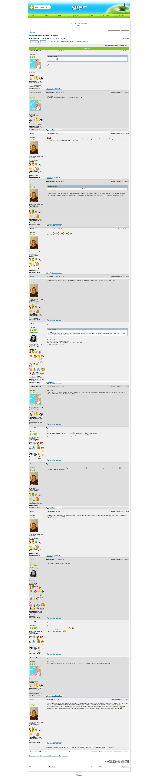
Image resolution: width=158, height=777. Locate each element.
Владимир (39, 35)
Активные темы (125, 30)
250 (58, 38)
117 (39, 376)
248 (53, 38)
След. (65, 38)
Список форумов (54, 41)
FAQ (72, 23)
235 (39, 458)
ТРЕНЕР (44, 35)
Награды (85, 23)
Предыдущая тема (110, 45)
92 (38, 172)
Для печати (126, 38)
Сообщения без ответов (114, 30)
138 (39, 456)
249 (56, 38)
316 (62, 38)
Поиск (78, 23)
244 (43, 38)
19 (35, 349)
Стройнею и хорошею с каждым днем (35, 85)
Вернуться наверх (34, 88)
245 (45, 38)
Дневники (85, 41)
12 (35, 440)
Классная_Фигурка (52, 35)
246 (48, 38)
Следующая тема (122, 45)
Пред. (37, 38)
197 (39, 82)
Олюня (32, 33)
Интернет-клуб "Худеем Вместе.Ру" (71, 41)
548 (39, 377)
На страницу (32, 38)
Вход (79, 25)
